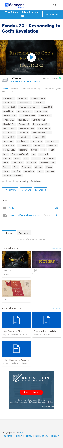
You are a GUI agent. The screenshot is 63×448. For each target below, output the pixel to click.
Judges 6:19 (8, 141)
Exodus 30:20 (8, 132)
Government (49, 158)
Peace (17, 158)
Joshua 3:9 (23, 132)
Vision (5, 171)
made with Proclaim (50, 78)
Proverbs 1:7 (8, 98)
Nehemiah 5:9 (44, 128)
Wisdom (38, 167)
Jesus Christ (29, 171)
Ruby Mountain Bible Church (25, 81)
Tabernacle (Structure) (12, 175)
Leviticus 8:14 (44, 115)
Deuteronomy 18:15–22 (29, 107)
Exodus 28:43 (8, 137)
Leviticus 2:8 (37, 141)
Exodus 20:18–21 (38, 98)
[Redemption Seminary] (31, 390)
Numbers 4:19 (51, 141)
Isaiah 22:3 (39, 145)
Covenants (31, 162)
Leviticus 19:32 (24, 102)
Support (55, 435)
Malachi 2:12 (23, 120)
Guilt (16, 167)
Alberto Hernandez (42, 334)
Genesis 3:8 (22, 98)
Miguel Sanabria (10, 334)
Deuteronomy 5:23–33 (41, 132)
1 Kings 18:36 (8, 120)
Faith (52, 150)
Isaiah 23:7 (52, 145)
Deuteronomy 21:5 (40, 124)
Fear (43, 150)
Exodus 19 (39, 102)
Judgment (43, 154)
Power (49, 167)
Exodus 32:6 (24, 124)
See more (56, 248)
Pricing (18, 435)
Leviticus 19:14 (39, 120)
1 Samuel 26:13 (24, 145)
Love (5, 154)
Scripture (50, 171)
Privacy (28, 435)
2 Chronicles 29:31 (27, 115)
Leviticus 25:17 (9, 128)
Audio (11, 208)
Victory (6, 167)
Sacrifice (16, 171)
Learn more (51, 14)
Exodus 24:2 (22, 141)
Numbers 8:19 (39, 137)
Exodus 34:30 (41, 111)
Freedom (23, 150)
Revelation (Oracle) (20, 154)
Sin (33, 154)
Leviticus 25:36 (9, 107)
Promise (6, 158)
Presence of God (47, 162)
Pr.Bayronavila (9, 363)
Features (7, 435)
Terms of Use (41, 435)
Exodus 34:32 (24, 137)
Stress (5, 162)
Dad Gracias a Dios (12, 331)
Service (34, 150)
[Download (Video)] (57, 215)
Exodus (5, 88)
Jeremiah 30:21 (9, 115)
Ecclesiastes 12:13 (24, 111)
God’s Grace (17, 162)
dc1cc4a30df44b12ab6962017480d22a (29, 215)
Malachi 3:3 (8, 111)
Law (26, 158)
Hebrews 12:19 (9, 150)
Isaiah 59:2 (47, 107)
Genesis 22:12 (8, 102)
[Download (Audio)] (57, 208)
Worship (35, 158)
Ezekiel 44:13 (8, 145)
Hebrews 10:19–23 (27, 128)
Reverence (26, 167)
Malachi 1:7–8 (8, 124)
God (40, 171)
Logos (21, 432)
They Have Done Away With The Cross (22, 359)
